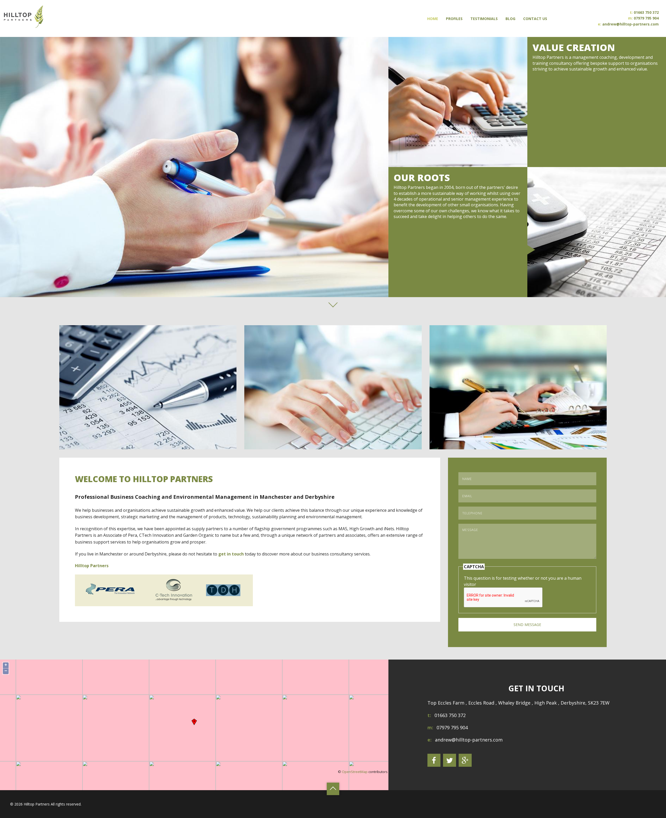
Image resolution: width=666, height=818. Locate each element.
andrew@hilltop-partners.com (630, 24)
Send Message (527, 624)
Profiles (454, 18)
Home (432, 18)
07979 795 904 (646, 18)
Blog (510, 18)
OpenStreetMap (355, 771)
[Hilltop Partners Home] (23, 18)
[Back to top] (333, 789)
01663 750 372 (646, 12)
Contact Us (535, 18)
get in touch (231, 554)
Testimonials (484, 18)
